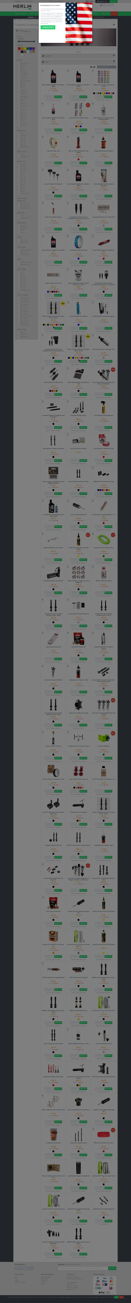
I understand (47, 27)
